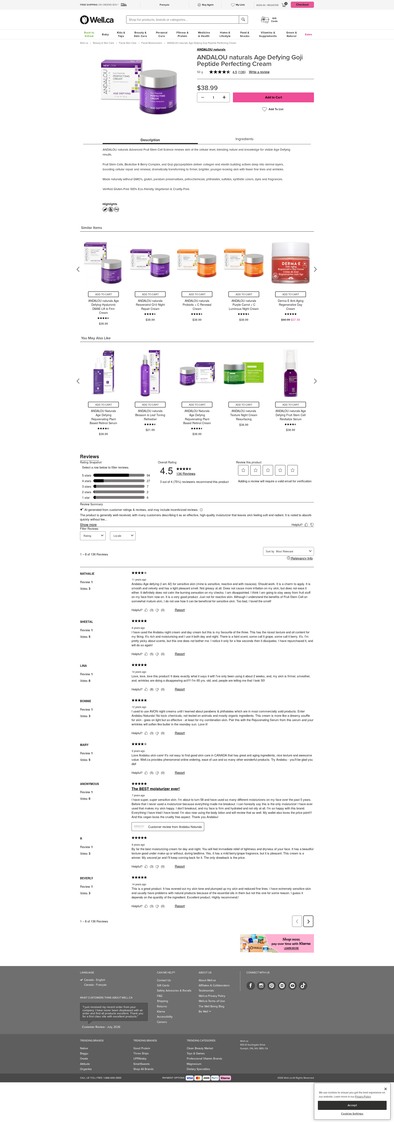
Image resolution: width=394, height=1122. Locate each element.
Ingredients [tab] (244, 139)
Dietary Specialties (198, 1069)
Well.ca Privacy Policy (212, 996)
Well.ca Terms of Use (212, 1001)
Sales (308, 34)
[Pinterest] (271, 985)
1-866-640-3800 (112, 1078)
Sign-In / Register (267, 5)
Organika (86, 1069)
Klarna (161, 1011)
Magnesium (194, 1064)
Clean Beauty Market (200, 1048)
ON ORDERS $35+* (99, 5)
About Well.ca (207, 980)
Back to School (89, 34)
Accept (352, 1105)
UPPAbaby (140, 1058)
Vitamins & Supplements (268, 34)
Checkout (302, 4)
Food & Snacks (245, 34)
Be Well (205, 1011)
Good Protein (141, 1048)
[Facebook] (250, 985)
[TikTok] (303, 985)
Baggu (84, 1053)
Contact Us (164, 980)
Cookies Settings (352, 1114)
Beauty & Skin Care (140, 34)
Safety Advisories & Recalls (174, 990)
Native (84, 1048)
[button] (202, 97)
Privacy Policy (363, 1097)
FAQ (159, 996)
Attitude (85, 1064)
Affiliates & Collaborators (214, 985)
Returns (162, 1006)
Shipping (162, 1001)
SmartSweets (141, 1064)
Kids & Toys (121, 34)
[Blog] (282, 985)
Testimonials (206, 990)
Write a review (259, 71)
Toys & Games (196, 1053)
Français (164, 5)
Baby (105, 34)
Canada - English (94, 980)
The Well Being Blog (211, 1006)
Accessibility (165, 1017)
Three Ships (141, 1053)
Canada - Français (95, 985)
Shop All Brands (143, 1069)
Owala (84, 1058)
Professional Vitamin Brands (204, 1058)
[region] (352, 1101)
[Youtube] (292, 985)
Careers (162, 1022)
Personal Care (162, 34)
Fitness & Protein (182, 34)
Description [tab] (150, 140)
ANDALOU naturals (211, 49)
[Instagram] (261, 985)
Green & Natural (291, 34)
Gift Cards (163, 985)
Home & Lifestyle (225, 34)
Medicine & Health (204, 34)
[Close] (385, 1088)
